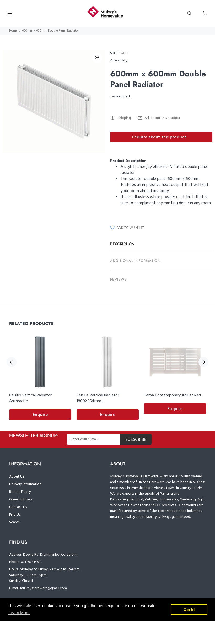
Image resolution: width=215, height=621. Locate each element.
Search (14, 522)
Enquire (40, 414)
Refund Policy (20, 492)
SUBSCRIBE (135, 439)
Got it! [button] (189, 610)
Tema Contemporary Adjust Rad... (173, 395)
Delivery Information (25, 484)
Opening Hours (20, 499)
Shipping (124, 118)
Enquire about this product (159, 137)
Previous (12, 362)
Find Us (14, 515)
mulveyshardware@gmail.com (43, 588)
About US (16, 477)
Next (203, 362)
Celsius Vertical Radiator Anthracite (30, 398)
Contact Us (18, 507)
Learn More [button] (19, 612)
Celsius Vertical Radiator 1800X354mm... (98, 398)
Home (13, 30)
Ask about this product (162, 118)
